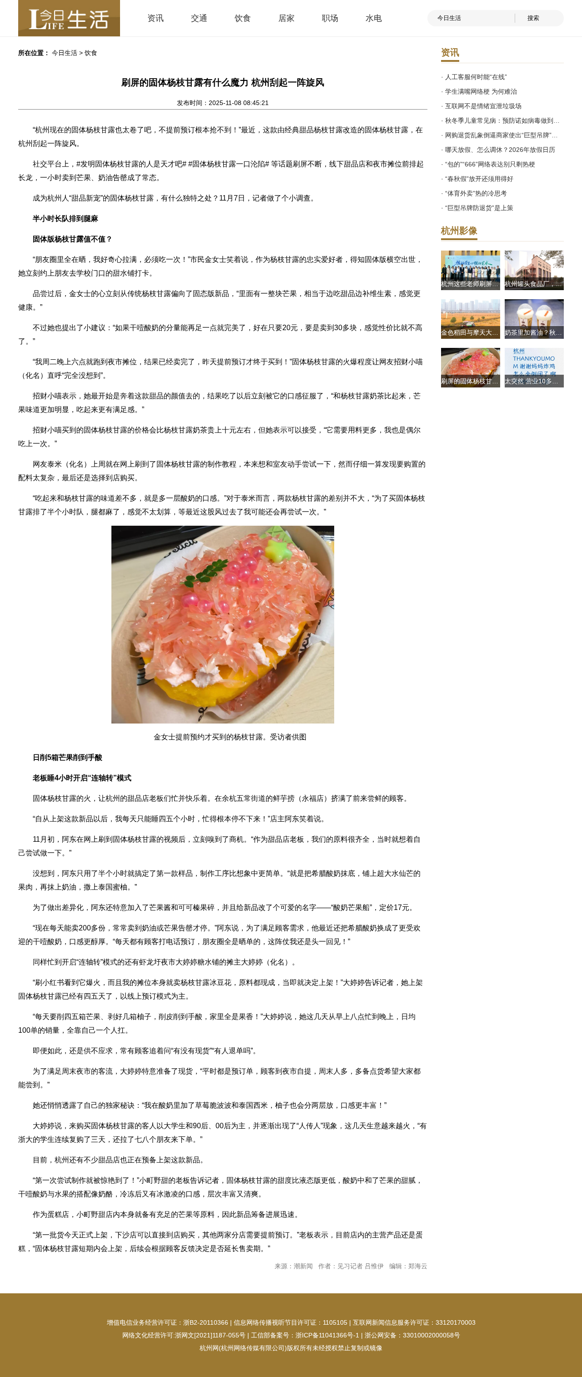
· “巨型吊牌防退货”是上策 (477, 207)
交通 (199, 18)
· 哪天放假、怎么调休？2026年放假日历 (498, 149)
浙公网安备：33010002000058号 (412, 1335)
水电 (374, 18)
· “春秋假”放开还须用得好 (477, 178)
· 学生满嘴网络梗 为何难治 (479, 91)
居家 (286, 18)
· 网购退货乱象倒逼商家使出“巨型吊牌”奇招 (502, 135)
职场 (330, 18)
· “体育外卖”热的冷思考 (474, 193)
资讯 (155, 18)
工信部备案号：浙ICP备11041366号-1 (305, 1335)
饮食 (243, 18)
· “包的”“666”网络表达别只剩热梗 (488, 164)
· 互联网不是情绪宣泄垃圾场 (481, 106)
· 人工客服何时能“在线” (474, 76)
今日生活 (64, 52)
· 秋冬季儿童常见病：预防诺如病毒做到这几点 (502, 120)
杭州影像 (459, 231)
